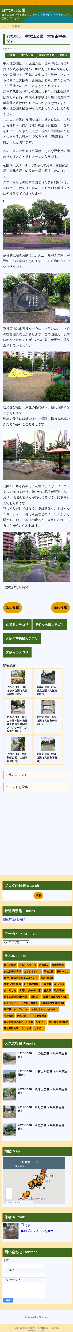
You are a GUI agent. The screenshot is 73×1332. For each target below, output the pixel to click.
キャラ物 (59, 984)
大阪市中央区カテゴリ (22, 638)
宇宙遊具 (46, 984)
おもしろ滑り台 (27, 965)
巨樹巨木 (35, 996)
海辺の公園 (47, 977)
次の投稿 (12, 607)
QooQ (43, 1330)
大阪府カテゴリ (17, 652)
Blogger (43, 1317)
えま (28, 1225)
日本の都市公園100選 (52, 1003)
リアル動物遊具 (38, 1015)
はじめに (39, 1028)
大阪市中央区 (46, 55)
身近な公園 (27, 55)
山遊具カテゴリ (17, 624)
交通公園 (9, 1015)
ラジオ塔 (26, 1028)
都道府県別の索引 (15, 919)
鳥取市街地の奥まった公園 (18, 1022)
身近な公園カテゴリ (50, 624)
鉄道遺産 (44, 965)
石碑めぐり (63, 971)
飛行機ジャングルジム (16, 1009)
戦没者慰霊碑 (31, 984)
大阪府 (63, 55)
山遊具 (11, 55)
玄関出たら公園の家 (30, 990)
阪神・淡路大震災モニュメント (21, 977)
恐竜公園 (21, 1015)
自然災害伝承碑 (12, 971)
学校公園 (49, 971)
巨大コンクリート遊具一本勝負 (21, 1003)
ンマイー (41, 1022)
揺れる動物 (10, 965)
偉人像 (47, 990)
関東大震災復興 (12, 984)
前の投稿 (60, 607)
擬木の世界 (58, 965)
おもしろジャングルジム (44, 1009)
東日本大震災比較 (58, 1022)
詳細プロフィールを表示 (37, 1231)
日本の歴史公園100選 (16, 996)
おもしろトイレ (32, 971)
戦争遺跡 (59, 990)
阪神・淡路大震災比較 (55, 996)
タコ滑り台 (10, 990)
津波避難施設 (11, 1028)
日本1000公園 (14, 10)
